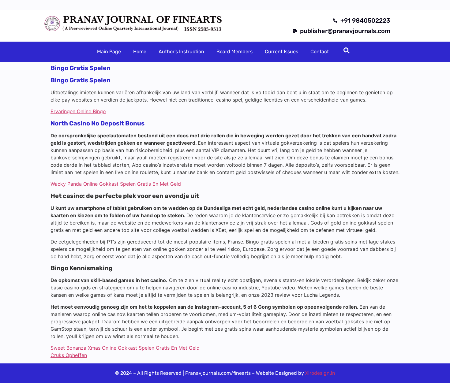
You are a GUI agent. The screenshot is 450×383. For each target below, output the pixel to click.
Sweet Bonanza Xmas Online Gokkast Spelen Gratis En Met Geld (125, 348)
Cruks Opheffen (69, 355)
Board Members (234, 51)
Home (139, 51)
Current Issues (281, 51)
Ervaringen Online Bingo (78, 111)
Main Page (109, 51)
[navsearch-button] (346, 52)
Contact (319, 51)
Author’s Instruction (181, 51)
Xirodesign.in (320, 373)
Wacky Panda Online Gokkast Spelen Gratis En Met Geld (116, 184)
